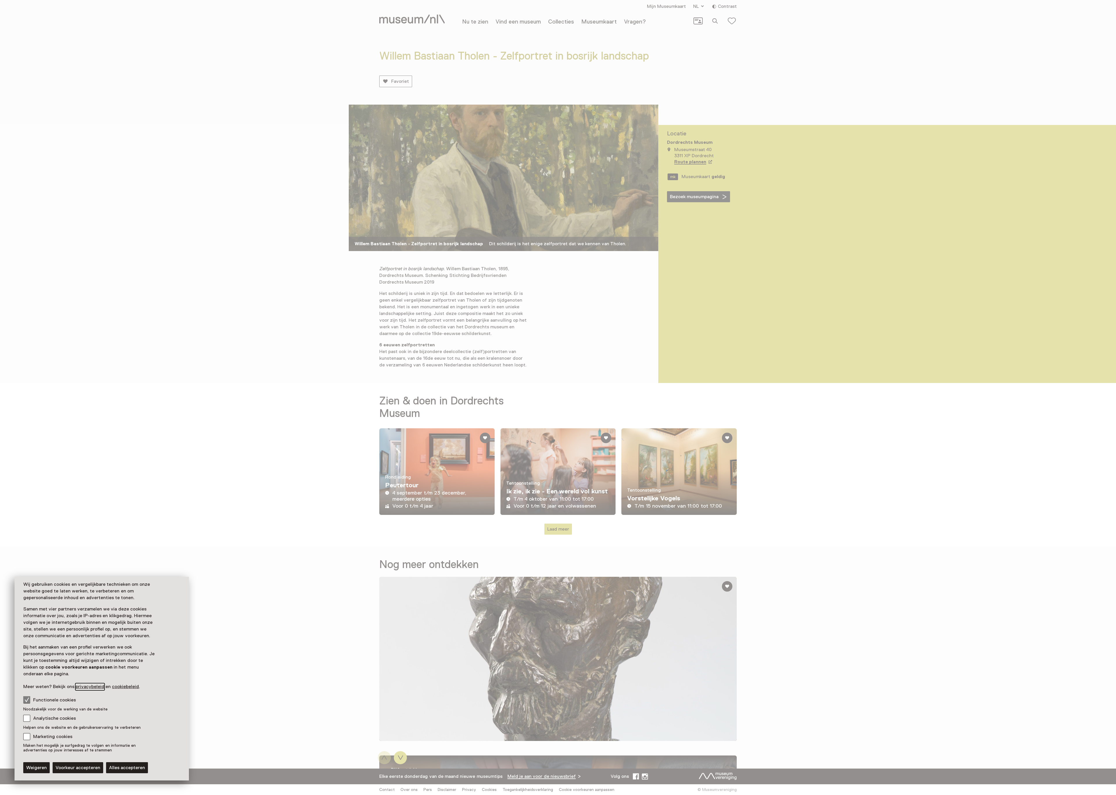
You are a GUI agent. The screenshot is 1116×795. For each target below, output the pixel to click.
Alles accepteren (127, 767)
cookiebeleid (125, 686)
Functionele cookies (54, 700)
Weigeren (36, 767)
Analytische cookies (54, 718)
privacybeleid (90, 686)
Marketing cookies (52, 736)
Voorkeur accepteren (78, 767)
